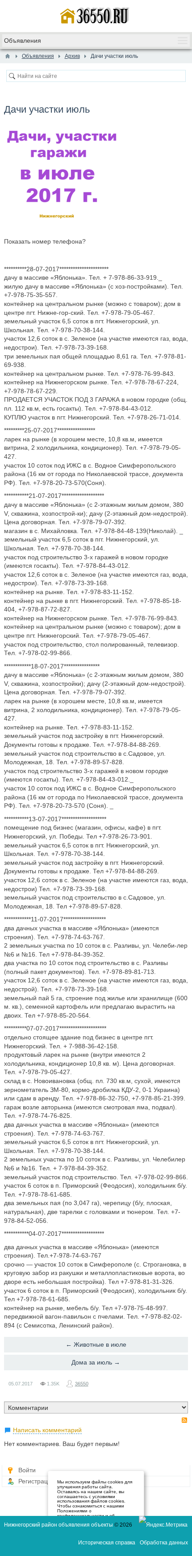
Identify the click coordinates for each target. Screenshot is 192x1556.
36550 (81, 1383)
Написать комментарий (47, 1430)
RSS (184, 1420)
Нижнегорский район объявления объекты (58, 1525)
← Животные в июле (96, 1344)
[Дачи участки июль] (61, 173)
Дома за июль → (95, 1362)
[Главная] (7, 56)
